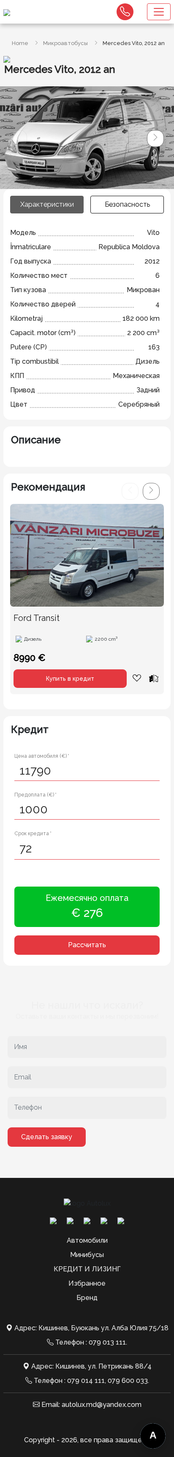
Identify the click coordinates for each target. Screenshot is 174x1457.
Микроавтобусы (65, 43)
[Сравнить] (153, 678)
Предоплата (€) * (35, 795)
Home (20, 43)
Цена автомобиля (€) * (41, 756)
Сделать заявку (46, 1137)
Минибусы (87, 1255)
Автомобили (87, 1240)
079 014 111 (86, 1381)
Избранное (87, 1283)
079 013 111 (107, 1342)
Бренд (87, 1298)
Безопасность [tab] (127, 204)
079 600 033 (128, 1381)
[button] (155, 138)
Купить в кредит (70, 678)
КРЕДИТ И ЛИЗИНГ (87, 1269)
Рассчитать (87, 945)
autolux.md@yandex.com (101, 1405)
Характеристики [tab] (47, 204)
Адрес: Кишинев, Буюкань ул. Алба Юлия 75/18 (91, 1328)
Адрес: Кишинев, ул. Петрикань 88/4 (91, 1366)
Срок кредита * (33, 833)
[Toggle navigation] (159, 11)
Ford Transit (37, 618)
